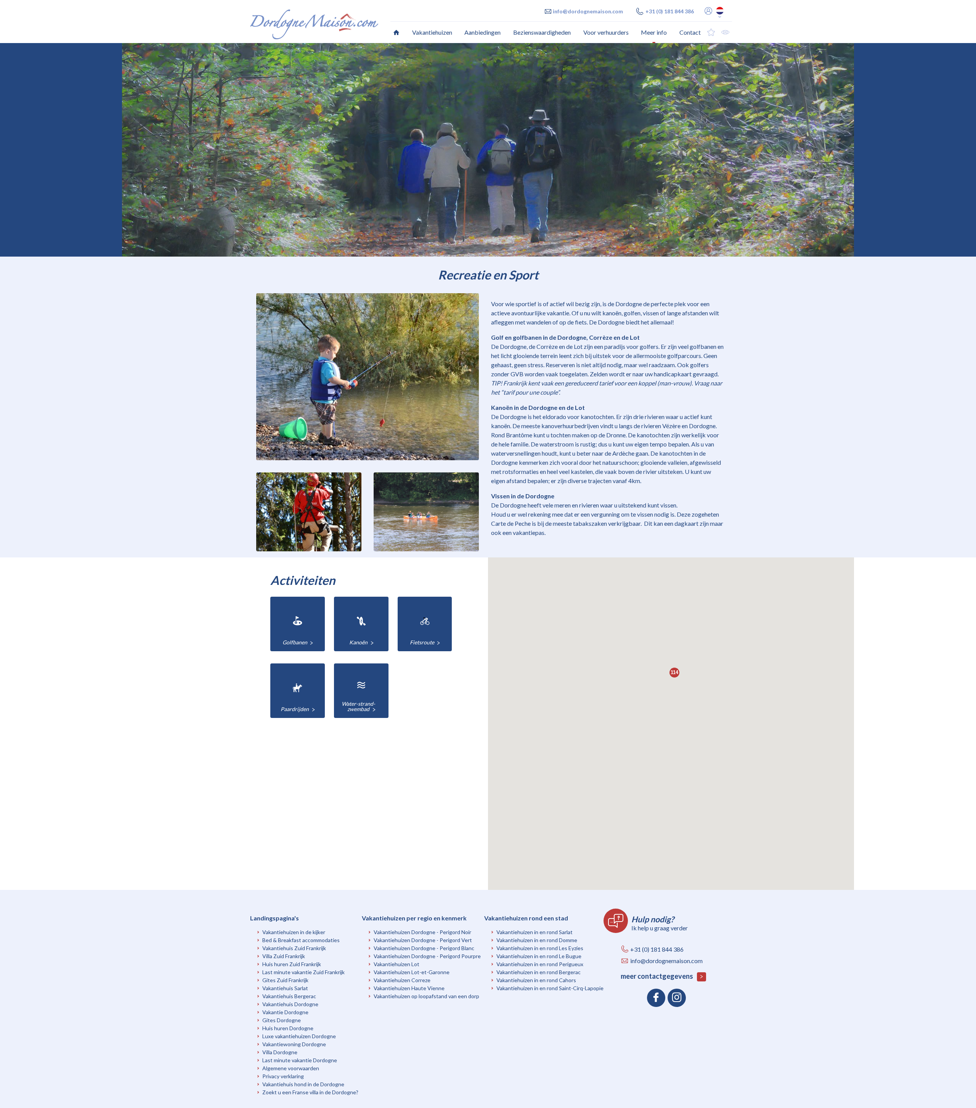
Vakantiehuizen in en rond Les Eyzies (539, 948)
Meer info (654, 32)
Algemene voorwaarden (290, 1068)
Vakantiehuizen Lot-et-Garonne (411, 972)
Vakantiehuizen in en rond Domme (536, 940)
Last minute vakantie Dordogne (299, 1060)
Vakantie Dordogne (285, 1012)
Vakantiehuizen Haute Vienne (409, 988)
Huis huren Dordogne (287, 1028)
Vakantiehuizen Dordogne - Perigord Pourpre (427, 956)
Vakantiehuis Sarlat (285, 988)
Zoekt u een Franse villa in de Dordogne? (310, 1092)
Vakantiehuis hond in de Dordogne (303, 1084)
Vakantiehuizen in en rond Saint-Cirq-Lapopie (550, 988)
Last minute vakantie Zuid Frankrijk (303, 972)
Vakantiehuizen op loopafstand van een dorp (426, 996)
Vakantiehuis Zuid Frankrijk (294, 948)
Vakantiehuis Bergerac (289, 996)
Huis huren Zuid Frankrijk (291, 964)
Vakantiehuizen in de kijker (293, 932)
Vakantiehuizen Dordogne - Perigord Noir (422, 932)
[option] (488, 150)
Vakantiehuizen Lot (396, 964)
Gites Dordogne (281, 1020)
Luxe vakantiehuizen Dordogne (299, 1036)
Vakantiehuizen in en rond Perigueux (539, 964)
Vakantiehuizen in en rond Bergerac (538, 972)
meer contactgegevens (657, 976)
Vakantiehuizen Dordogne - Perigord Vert (423, 940)
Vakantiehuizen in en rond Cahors (536, 980)
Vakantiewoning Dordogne (294, 1044)
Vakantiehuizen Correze (402, 980)
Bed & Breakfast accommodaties (301, 940)
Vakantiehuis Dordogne (290, 1004)
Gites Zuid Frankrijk (285, 980)
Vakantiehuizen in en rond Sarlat (534, 932)
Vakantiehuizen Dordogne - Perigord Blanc (424, 948)
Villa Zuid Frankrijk (283, 956)
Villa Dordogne (279, 1052)
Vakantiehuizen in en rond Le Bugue (538, 956)
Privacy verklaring (283, 1076)
